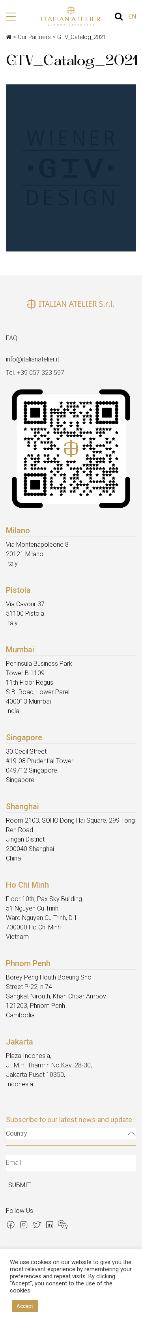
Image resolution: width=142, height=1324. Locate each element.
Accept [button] (25, 1306)
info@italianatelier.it (32, 359)
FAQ (11, 338)
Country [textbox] (16, 1133)
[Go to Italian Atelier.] (8, 37)
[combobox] (71, 1133)
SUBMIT (19, 1185)
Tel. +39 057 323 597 (35, 372)
